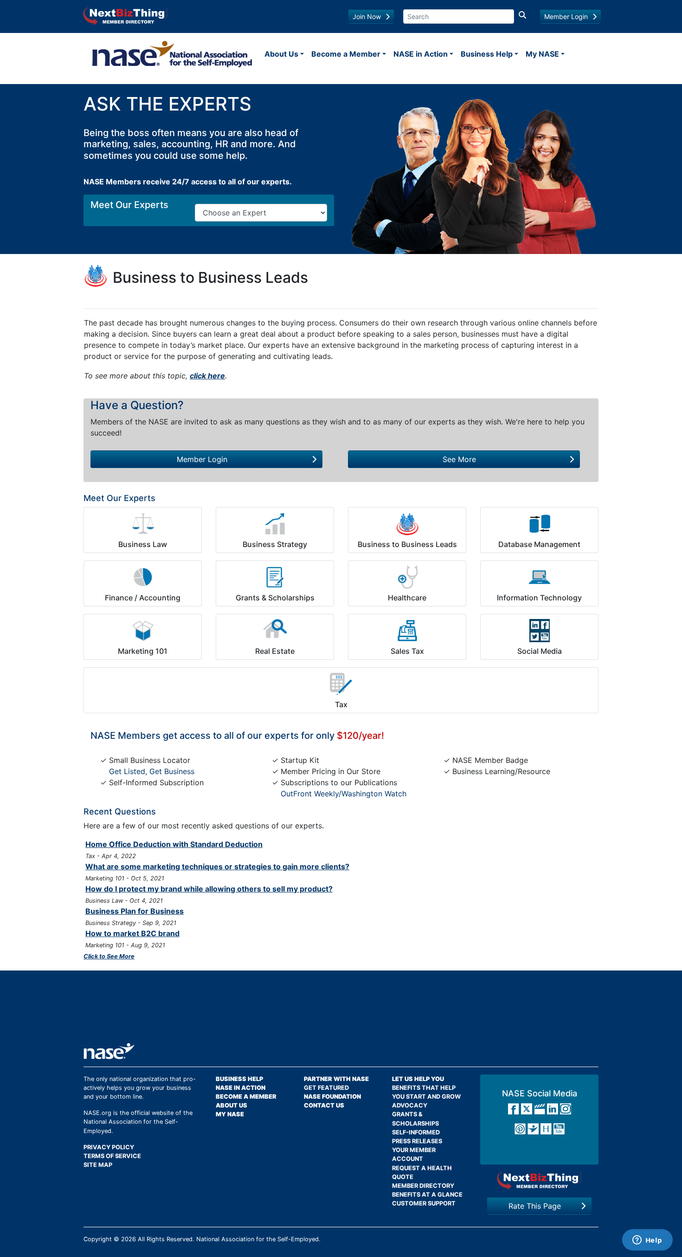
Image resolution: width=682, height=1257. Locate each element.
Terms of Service (112, 1156)
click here (207, 375)
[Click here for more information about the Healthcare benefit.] (407, 577)
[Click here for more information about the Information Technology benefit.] (539, 577)
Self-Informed (416, 1132)
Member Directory (423, 1185)
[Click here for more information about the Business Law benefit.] (142, 523)
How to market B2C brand (132, 933)
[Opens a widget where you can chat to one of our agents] (647, 1240)
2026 (128, 1239)
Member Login (566, 16)
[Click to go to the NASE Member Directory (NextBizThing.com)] (125, 15)
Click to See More (109, 956)
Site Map (98, 1164)
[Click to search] (522, 16)
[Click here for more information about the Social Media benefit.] (539, 630)
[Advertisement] (341, 1010)
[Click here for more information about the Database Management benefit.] (539, 523)
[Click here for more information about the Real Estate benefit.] (275, 630)
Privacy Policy (109, 1147)
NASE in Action (420, 54)
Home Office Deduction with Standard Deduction (174, 844)
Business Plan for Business (134, 911)
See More (459, 459)
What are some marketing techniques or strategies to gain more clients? (217, 866)
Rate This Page (534, 1206)
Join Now (367, 16)
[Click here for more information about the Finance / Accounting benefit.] (142, 577)
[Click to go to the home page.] (172, 54)
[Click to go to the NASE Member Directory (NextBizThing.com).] (539, 1180)
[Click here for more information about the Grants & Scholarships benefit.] (275, 577)
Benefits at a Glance (427, 1194)
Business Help (487, 54)
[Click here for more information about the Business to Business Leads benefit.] (407, 523)
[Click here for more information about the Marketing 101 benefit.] (142, 630)
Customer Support (424, 1203)
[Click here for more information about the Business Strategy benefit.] (275, 523)
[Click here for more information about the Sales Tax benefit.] (407, 630)
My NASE (542, 54)
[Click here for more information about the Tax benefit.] (341, 684)
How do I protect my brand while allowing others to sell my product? (209, 888)
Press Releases (417, 1141)
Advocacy (409, 1105)
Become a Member (345, 54)
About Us (281, 54)
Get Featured (326, 1087)
